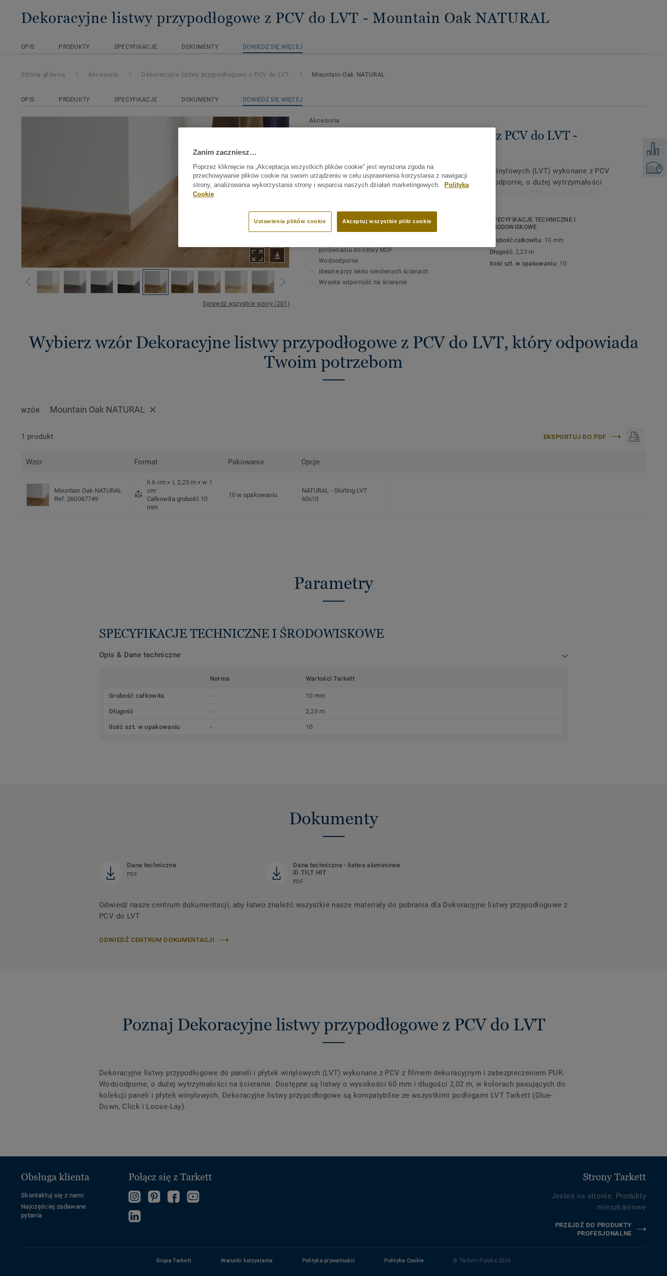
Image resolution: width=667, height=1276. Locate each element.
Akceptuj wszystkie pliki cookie (387, 221)
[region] (337, 187)
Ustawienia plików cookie (290, 221)
